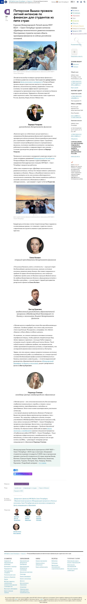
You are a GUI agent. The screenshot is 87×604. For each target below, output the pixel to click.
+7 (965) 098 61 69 (76, 117)
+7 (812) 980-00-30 (76, 96)
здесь (16, 599)
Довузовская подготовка (26, 572)
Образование (24, 558)
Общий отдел (74, 72)
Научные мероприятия (41, 561)
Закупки (6, 579)
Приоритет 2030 (18, 491)
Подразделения (8, 568)
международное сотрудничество (30, 488)
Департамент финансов (21, 498)
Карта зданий (74, 87)
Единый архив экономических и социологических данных (58, 567)
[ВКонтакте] (15, 470)
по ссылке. (42, 463)
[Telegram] (17, 470)
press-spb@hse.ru (75, 115)
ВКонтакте (76, 64)
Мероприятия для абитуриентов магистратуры (24, 568)
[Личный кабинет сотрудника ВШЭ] (81, 2)
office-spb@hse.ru (75, 85)
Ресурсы (54, 558)
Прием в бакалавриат (25, 576)
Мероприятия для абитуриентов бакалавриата (24, 562)
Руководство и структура (10, 566)
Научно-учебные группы (42, 567)
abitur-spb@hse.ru (75, 136)
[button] (15, 199)
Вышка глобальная (44, 488)
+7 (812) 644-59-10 (76, 83)
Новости (23, 553)
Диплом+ (22, 581)
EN (74, 1)
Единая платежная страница (8, 591)
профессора (18, 488)
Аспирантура (23, 587)
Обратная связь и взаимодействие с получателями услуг (25, 590)
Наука (38, 558)
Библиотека (54, 561)
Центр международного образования (25, 505)
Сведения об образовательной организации (8, 562)
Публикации (55, 563)
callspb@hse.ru (75, 98)
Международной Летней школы (44, 158)
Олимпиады (23, 574)
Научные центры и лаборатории (40, 564)
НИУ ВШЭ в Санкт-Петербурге (38, 498)
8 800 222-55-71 (75, 156)
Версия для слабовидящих (10, 588)
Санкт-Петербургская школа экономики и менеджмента (38, 503)
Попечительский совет (10, 575)
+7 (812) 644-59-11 (76, 81)
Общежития (74, 138)
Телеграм (75, 66)
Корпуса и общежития (9, 577)
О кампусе (8, 558)
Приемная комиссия (76, 120)
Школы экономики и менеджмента (31, 82)
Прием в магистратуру (25, 578)
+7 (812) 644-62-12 (76, 134)
